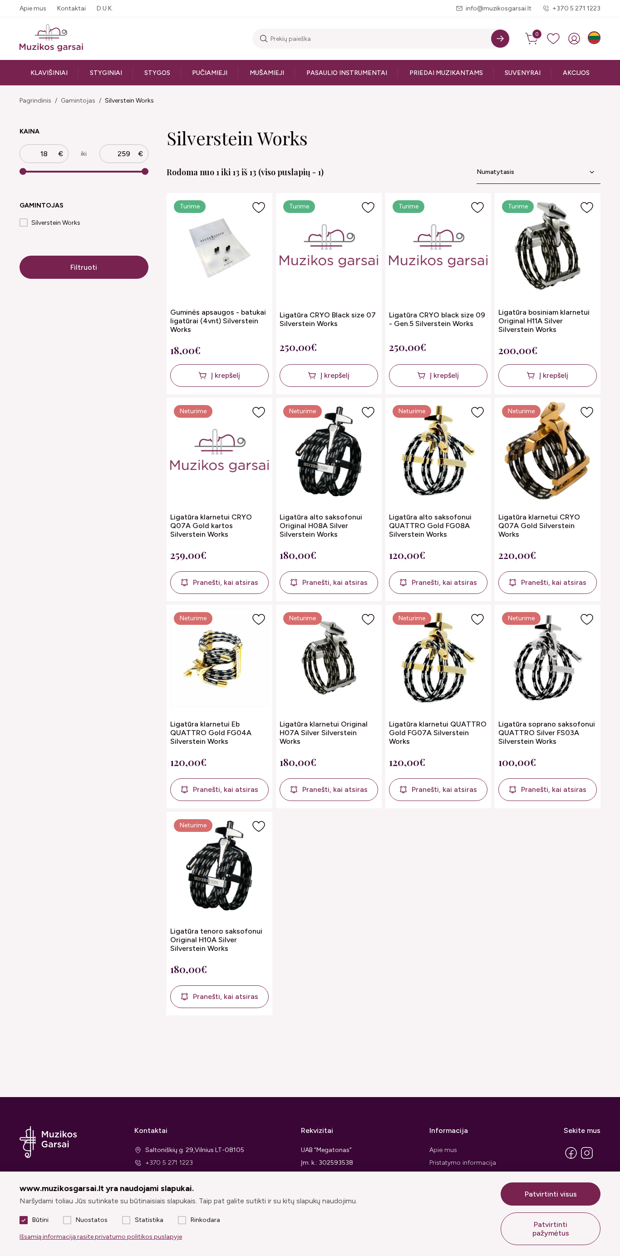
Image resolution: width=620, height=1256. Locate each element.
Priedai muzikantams (446, 73)
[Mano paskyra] (574, 38)
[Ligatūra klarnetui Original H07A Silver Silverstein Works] (329, 658)
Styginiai (106, 73)
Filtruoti (83, 267)
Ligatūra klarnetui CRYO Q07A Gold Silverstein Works (539, 526)
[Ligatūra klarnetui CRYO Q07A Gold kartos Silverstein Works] (219, 451)
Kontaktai (71, 8)
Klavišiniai (49, 73)
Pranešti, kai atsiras (225, 582)
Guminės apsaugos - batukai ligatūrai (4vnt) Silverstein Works (218, 321)
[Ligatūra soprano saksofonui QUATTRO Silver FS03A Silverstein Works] (547, 658)
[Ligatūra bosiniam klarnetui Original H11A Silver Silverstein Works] (547, 247)
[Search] (500, 39)
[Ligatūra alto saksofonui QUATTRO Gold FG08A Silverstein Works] (438, 451)
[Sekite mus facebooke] (571, 1158)
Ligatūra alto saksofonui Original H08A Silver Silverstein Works (321, 526)
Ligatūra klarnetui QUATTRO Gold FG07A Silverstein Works (438, 733)
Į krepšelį (225, 375)
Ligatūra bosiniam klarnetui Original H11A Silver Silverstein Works (544, 321)
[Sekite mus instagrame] (587, 1158)
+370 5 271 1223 (576, 8)
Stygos (157, 73)
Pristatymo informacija (462, 1163)
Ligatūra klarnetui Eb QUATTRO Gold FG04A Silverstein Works (210, 733)
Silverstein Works (129, 100)
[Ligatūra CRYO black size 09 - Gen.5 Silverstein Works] (438, 247)
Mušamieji (267, 73)
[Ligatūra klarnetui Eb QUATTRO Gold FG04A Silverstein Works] (219, 658)
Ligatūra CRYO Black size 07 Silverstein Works (328, 319)
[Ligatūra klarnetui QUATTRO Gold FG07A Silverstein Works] (438, 658)
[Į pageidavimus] (258, 207)
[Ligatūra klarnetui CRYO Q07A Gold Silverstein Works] (547, 451)
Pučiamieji (209, 73)
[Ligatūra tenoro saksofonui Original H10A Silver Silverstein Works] (219, 866)
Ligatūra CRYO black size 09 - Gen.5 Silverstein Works (437, 319)
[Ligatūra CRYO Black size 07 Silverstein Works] (329, 247)
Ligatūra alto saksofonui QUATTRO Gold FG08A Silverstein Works (430, 526)
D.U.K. (105, 8)
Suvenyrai (523, 73)
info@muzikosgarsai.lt (498, 8)
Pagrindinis (35, 100)
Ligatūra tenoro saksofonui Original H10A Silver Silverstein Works (216, 940)
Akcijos (576, 73)
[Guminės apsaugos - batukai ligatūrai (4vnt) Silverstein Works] (219, 247)
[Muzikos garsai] (51, 38)
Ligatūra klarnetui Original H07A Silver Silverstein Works (324, 733)
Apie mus (33, 8)
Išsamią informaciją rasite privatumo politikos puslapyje (101, 1237)
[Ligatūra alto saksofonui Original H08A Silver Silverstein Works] (329, 451)
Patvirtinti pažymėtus (550, 1228)
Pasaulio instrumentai (346, 73)
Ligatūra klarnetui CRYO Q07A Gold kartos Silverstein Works (211, 526)
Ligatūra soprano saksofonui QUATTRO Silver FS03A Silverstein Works (546, 733)
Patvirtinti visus (551, 1194)
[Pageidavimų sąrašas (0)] (553, 38)
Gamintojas (78, 100)
